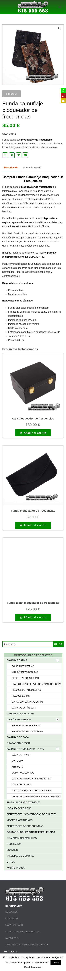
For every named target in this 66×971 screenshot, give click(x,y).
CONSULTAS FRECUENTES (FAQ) (22, 931)
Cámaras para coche (20, 713)
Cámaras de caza (18, 737)
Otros (11, 861)
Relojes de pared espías (26, 690)
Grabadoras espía (18, 743)
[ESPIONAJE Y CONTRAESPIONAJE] (33, 7)
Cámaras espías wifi (24, 708)
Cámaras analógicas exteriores (31, 778)
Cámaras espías (17, 660)
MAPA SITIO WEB (14, 925)
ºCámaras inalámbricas (22, 838)
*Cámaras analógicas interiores (31, 790)
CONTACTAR (11, 918)
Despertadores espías (25, 678)
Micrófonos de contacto (27, 731)
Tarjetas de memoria (20, 856)
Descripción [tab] (11, 167)
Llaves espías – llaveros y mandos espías (36, 684)
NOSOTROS (11, 912)
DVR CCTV (17, 761)
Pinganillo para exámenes (24, 802)
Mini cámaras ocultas (25, 672)
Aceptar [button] (55, 963)
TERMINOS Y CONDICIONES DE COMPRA (26, 944)
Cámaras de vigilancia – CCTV (25, 749)
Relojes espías (21, 696)
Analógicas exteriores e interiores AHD (36, 796)
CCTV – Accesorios (23, 773)
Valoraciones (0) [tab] (32, 167)
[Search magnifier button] (60, 644)
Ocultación (14, 844)
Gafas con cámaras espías (27, 702)
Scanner (12, 850)
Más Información (33, 967)
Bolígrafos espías (23, 666)
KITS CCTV (17, 767)
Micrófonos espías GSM (26, 725)
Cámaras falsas (21, 784)
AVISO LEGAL (12, 938)
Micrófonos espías (19, 719)
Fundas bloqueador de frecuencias (31, 832)
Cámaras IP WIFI (21, 755)
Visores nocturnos (20, 820)
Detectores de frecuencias (25, 826)
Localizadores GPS (19, 808)
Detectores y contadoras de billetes (31, 814)
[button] (59, 28)
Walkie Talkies (16, 867)
